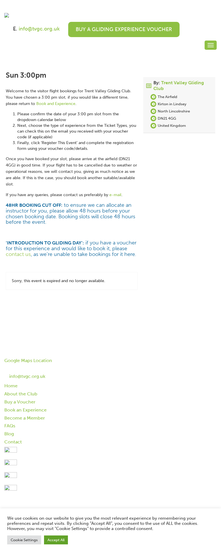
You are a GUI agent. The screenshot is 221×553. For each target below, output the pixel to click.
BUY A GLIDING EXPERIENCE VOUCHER (124, 29)
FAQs (9, 425)
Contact (13, 442)
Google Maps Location (28, 360)
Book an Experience (25, 410)
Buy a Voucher (19, 402)
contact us (18, 254)
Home (11, 386)
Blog (9, 434)
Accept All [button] (55, 540)
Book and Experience (55, 103)
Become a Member (24, 418)
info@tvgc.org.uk (39, 29)
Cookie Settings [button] (24, 540)
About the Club (20, 394)
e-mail (115, 194)
